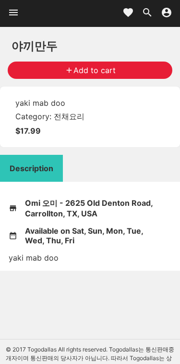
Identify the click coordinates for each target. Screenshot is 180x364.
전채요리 (69, 116)
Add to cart (90, 70)
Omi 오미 (41, 203)
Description (31, 168)
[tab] (31, 168)
